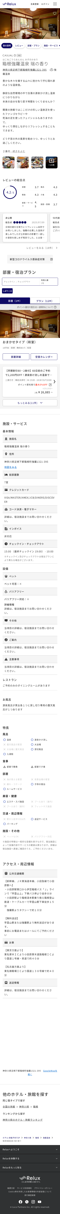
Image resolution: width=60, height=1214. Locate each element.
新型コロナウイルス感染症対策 (27, 259)
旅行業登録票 (30, 1195)
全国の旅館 (9, 1106)
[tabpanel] (30, 23)
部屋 (15, 300)
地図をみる (10, 467)
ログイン (45, 4)
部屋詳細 (16, 356)
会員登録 (35, 4)
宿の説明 (7, 45)
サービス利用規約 (24, 1188)
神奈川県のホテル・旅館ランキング (23, 1119)
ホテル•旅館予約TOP (11, 1137)
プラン (45, 301)
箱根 (35, 1106)
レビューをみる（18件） (40, 247)
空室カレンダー (44, 356)
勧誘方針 (11, 1188)
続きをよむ (19, 151)
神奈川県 (24, 1106)
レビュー (19, 45)
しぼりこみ (7, 291)
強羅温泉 (46, 1137)
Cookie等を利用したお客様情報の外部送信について (30, 1191)
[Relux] (9, 3)
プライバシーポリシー (43, 1188)
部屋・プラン (34, 45)
